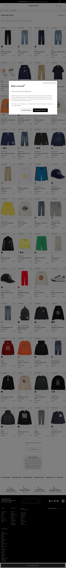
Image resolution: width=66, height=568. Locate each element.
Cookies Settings (26, 110)
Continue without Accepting (49, 82)
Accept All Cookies (40, 110)
